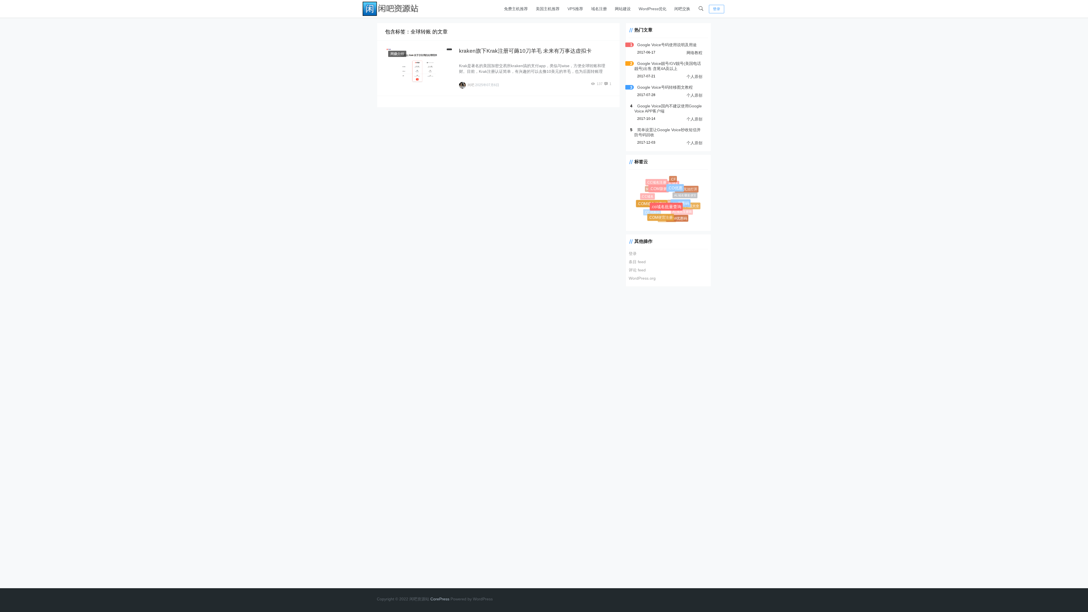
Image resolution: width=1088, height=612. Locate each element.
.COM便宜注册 (662, 219)
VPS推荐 (575, 9)
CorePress (439, 599)
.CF (674, 180)
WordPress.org (642, 278)
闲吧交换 (682, 9)
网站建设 (623, 9)
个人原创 (694, 76)
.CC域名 (647, 197)
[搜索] (701, 8)
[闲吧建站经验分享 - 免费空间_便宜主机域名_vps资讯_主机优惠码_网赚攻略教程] (391, 8)
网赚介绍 (397, 54)
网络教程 (694, 52)
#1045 (668, 198)
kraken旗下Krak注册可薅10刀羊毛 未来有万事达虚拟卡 (525, 51)
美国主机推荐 (548, 9)
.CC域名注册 (657, 183)
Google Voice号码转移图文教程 (665, 87)
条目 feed (637, 262)
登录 (716, 9)
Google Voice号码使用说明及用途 (667, 44)
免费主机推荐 (516, 9)
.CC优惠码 (651, 212)
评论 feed (637, 270)
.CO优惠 (678, 191)
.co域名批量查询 (670, 210)
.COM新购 (662, 192)
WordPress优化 (652, 9)
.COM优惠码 (677, 219)
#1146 (654, 201)
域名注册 (599, 9)
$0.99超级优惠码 (655, 186)
